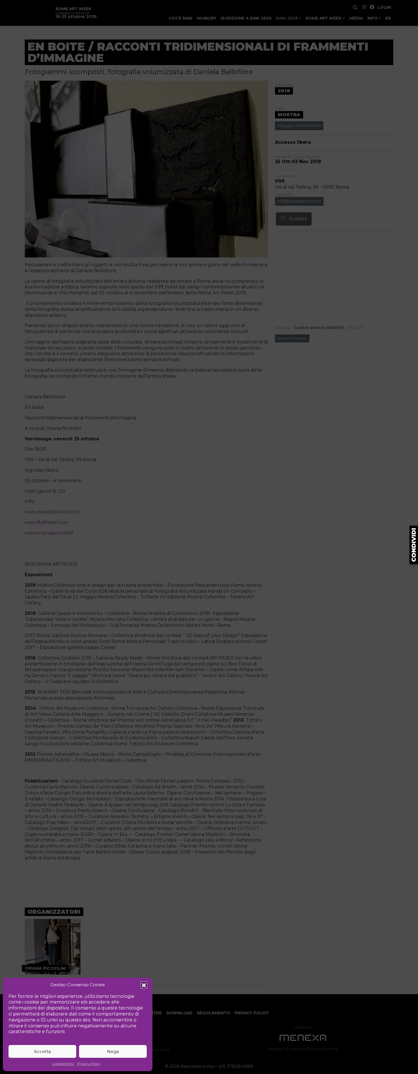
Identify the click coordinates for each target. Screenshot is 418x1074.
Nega (113, 1051)
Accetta (42, 1051)
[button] (144, 985)
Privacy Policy (88, 1063)
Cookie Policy (63, 1063)
